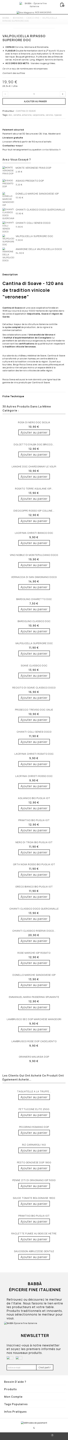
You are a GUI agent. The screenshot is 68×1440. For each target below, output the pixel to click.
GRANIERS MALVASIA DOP (34, 1056)
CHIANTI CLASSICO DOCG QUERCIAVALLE (40, 209)
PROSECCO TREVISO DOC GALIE (34, 709)
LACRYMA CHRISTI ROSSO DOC (34, 776)
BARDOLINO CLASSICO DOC (34, 621)
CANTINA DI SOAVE (26, 111)
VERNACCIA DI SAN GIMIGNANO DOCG (34, 577)
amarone (27, 115)
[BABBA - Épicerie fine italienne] (34, 4)
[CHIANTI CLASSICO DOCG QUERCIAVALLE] (8, 214)
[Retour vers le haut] (17, 1436)
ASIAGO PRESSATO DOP (30, 180)
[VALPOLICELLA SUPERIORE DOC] (8, 240)
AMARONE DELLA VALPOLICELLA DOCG (39, 249)
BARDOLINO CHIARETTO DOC (34, 599)
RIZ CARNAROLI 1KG (34, 1144)
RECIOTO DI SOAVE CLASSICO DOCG (34, 687)
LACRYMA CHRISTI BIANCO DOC (34, 532)
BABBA (5, 17)
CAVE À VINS (32, 17)
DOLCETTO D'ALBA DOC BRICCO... (34, 444)
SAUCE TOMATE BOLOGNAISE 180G (34, 1198)
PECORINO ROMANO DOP (34, 1126)
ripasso (58, 115)
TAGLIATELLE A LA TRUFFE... (34, 1091)
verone (49, 115)
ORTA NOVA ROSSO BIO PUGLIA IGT (34, 864)
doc (10, 115)
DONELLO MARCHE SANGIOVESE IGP (37, 193)
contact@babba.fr (51, 149)
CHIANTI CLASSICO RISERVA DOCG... (34, 930)
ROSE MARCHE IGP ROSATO (34, 952)
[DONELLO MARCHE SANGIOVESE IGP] (8, 199)
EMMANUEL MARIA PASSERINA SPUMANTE (34, 997)
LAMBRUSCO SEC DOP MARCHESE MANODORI (34, 1019)
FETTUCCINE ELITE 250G (34, 1109)
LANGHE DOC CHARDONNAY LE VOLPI (34, 466)
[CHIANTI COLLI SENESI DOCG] (8, 227)
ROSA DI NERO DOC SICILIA (34, 422)
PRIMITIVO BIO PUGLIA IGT (34, 820)
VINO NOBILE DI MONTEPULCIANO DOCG (34, 555)
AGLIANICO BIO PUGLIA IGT (34, 798)
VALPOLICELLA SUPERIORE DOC (34, 236)
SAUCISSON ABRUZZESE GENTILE (34, 1251)
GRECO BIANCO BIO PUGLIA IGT (34, 886)
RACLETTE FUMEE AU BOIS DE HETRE (34, 1233)
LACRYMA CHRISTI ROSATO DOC (34, 753)
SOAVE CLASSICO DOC (34, 665)
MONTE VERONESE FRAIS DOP (33, 167)
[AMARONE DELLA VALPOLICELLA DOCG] (8, 254)
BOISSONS (18, 17)
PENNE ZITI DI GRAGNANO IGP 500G (34, 1180)
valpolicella (39, 115)
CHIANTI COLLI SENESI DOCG (33, 222)
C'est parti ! (44, 1367)
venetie (17, 115)
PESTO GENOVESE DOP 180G (34, 1162)
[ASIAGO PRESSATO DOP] (8, 185)
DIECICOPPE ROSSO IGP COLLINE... (34, 510)
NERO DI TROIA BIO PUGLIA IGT (34, 842)
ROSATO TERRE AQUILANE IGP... (34, 488)
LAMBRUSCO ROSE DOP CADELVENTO (34, 1041)
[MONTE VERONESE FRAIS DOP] (8, 172)
